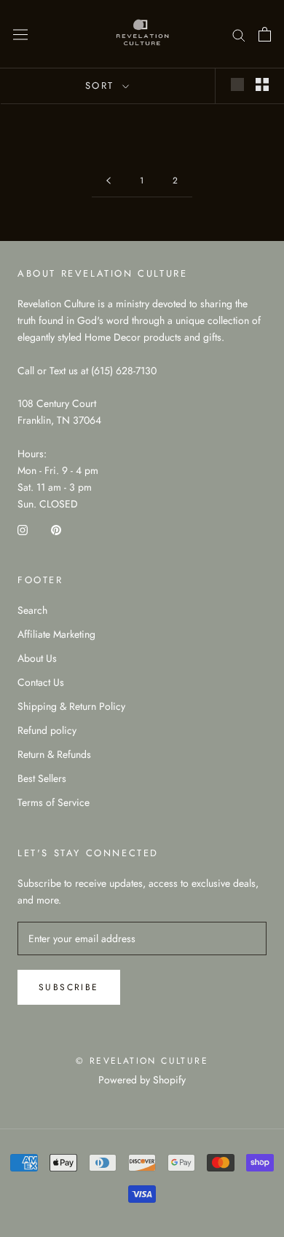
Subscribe (69, 987)
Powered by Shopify (142, 1079)
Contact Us (40, 682)
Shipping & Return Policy (71, 706)
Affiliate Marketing (56, 634)
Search (32, 610)
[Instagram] (22, 529)
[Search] (238, 34)
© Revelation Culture (142, 1060)
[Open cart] (265, 34)
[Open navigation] (20, 34)
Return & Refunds (54, 754)
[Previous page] (108, 181)
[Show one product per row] (237, 84)
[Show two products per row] (262, 84)
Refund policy (46, 730)
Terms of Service (53, 802)
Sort (102, 85)
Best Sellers (41, 778)
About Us (37, 658)
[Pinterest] (56, 529)
